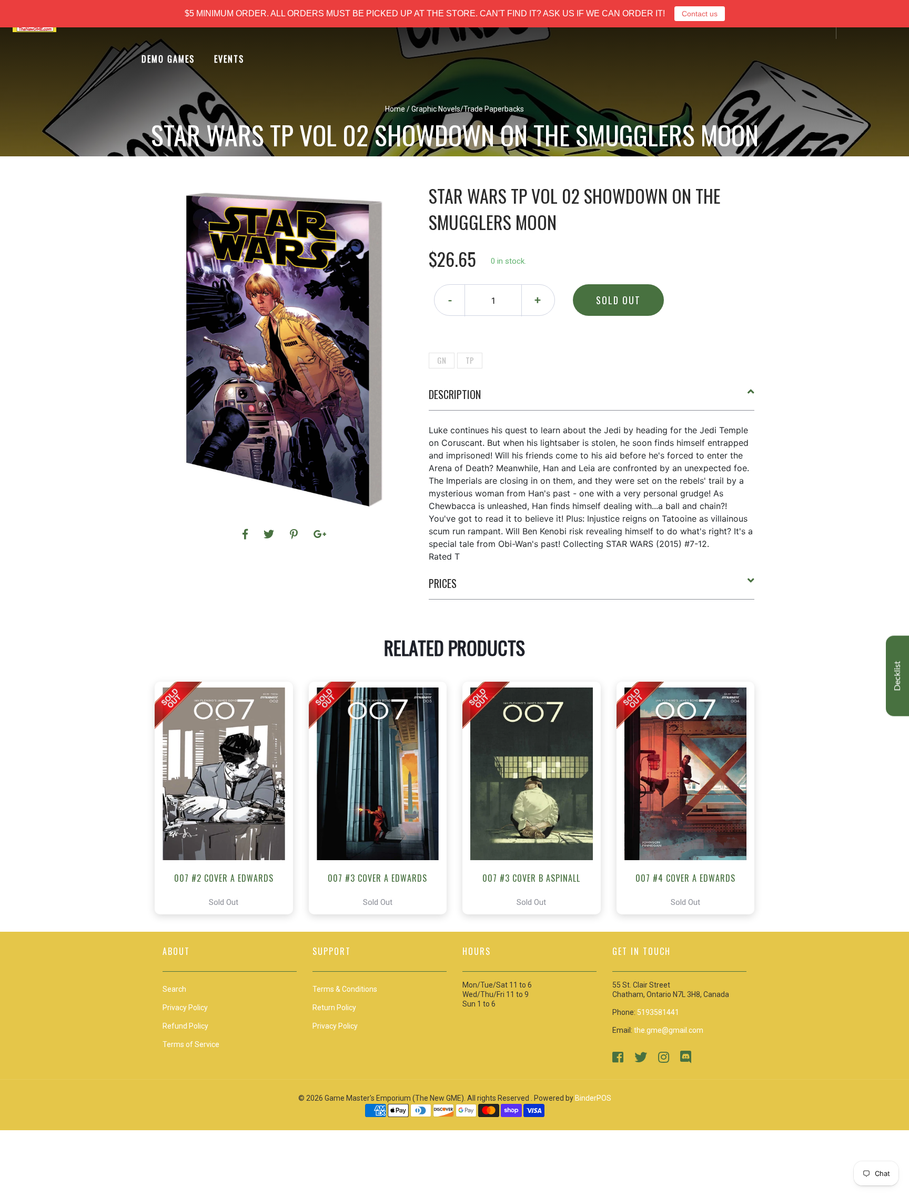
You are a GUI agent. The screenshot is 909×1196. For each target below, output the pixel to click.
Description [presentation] (455, 394)
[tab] (592, 398)
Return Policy (334, 1007)
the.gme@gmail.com (668, 1030)
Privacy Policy (335, 1026)
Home (395, 109)
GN (441, 360)
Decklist (897, 676)
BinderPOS (593, 1098)
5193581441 (658, 1012)
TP (470, 360)
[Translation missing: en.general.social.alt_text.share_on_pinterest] (295, 534)
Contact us (700, 13)
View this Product (228, 798)
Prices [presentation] (443, 583)
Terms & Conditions (344, 989)
